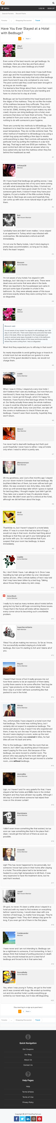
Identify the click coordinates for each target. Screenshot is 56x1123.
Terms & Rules (28, 1092)
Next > (28, 39)
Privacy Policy (28, 1102)
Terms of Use (28, 1097)
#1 (53, 157)
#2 (53, 207)
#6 (53, 420)
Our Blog (28, 1054)
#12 (52, 655)
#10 (52, 588)
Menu (6, 8)
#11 (52, 619)
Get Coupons (28, 1049)
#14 (52, 766)
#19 (52, 964)
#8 (53, 504)
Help (28, 1086)
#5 (53, 365)
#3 (53, 254)
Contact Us (28, 1065)
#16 (52, 841)
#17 (52, 883)
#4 (53, 301)
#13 (52, 697)
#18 (52, 925)
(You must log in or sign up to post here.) (28, 1007)
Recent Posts (21, 14)
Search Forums (8, 14)
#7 (53, 454)
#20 (52, 1000)
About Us (28, 1060)
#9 (53, 548)
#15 (52, 805)
